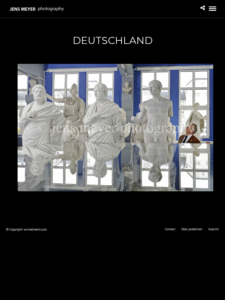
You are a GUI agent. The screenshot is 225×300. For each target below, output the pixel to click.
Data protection (191, 229)
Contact (170, 229)
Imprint (213, 229)
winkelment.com (35, 229)
